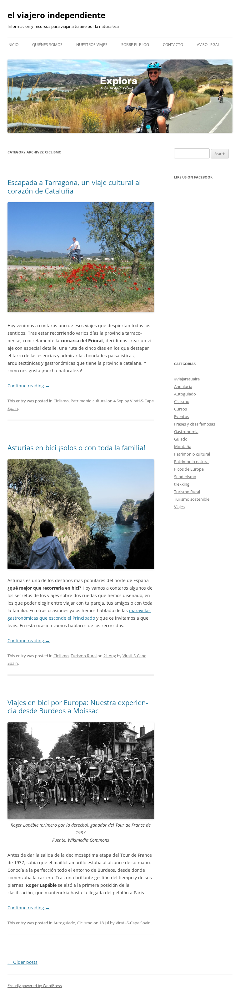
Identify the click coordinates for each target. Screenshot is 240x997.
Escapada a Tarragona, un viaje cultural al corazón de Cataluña (74, 186)
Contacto (173, 44)
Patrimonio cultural (89, 401)
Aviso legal (208, 44)
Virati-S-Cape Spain (133, 923)
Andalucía (183, 386)
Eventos (181, 416)
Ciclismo (61, 401)
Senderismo (185, 476)
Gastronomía (186, 431)
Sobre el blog (135, 44)
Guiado (181, 439)
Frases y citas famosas (194, 424)
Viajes (179, 506)
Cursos (180, 409)
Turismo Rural (84, 656)
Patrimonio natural (191, 461)
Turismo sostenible (191, 499)
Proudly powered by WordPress (35, 985)
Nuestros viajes (92, 44)
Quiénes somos (47, 44)
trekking (181, 484)
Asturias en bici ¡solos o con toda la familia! (76, 447)
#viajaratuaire (187, 379)
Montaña (182, 446)
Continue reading (29, 386)
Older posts (23, 962)
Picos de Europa (189, 469)
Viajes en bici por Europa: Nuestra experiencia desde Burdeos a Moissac (78, 706)
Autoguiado (64, 923)
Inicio (13, 44)
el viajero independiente (56, 15)
